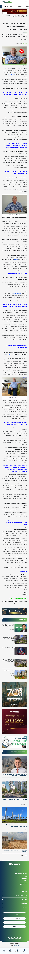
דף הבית (24, 15)
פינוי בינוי (16, 259)
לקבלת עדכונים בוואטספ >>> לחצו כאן (18, 598)
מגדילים (24, 908)
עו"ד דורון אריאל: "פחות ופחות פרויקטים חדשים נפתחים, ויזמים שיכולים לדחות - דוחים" (8, 626)
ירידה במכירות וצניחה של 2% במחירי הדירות (8, 648)
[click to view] (14, 11)
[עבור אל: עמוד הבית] (7, 2)
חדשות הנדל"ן (17, 15)
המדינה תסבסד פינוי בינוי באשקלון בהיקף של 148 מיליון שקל (9, 672)
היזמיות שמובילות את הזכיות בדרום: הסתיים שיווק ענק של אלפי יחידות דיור (8, 660)
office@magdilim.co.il (21, 873)
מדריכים (24, 899)
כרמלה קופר (25, 43)
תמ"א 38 (8, 354)
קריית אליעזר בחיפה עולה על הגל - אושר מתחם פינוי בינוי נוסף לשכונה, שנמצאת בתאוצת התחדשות (8, 637)
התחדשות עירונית (11, 74)
